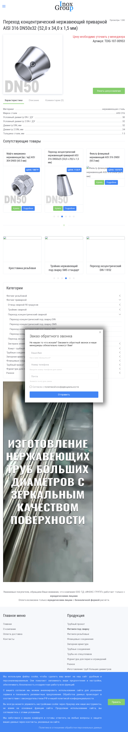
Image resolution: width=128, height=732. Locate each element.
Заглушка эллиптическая (21, 343)
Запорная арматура (17, 356)
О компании (9, 629)
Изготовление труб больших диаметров (89, 669)
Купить (16, 208)
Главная (7, 624)
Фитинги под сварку (78, 629)
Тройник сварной (17, 309)
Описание (34, 100)
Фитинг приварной (16, 300)
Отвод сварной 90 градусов (23, 304)
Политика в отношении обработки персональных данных (70, 727)
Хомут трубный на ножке (21, 348)
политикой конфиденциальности (61, 387)
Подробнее (28, 208)
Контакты (8, 639)
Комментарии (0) (54, 100)
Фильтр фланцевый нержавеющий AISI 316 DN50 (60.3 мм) (104, 157)
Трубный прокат (15, 364)
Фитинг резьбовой (16, 295)
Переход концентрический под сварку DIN (33, 319)
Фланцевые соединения (19, 360)
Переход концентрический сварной (27, 314)
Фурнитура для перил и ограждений (86, 659)
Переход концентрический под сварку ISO (33, 329)
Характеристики (13, 100)
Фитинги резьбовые (78, 634)
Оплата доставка (12, 634)
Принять (116, 702)
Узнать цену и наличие (109, 91)
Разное (10, 373)
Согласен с (55, 387)
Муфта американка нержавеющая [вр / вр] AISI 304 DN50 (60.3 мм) (20, 157)
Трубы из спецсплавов (79, 654)
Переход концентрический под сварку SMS (33, 324)
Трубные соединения (17, 352)
